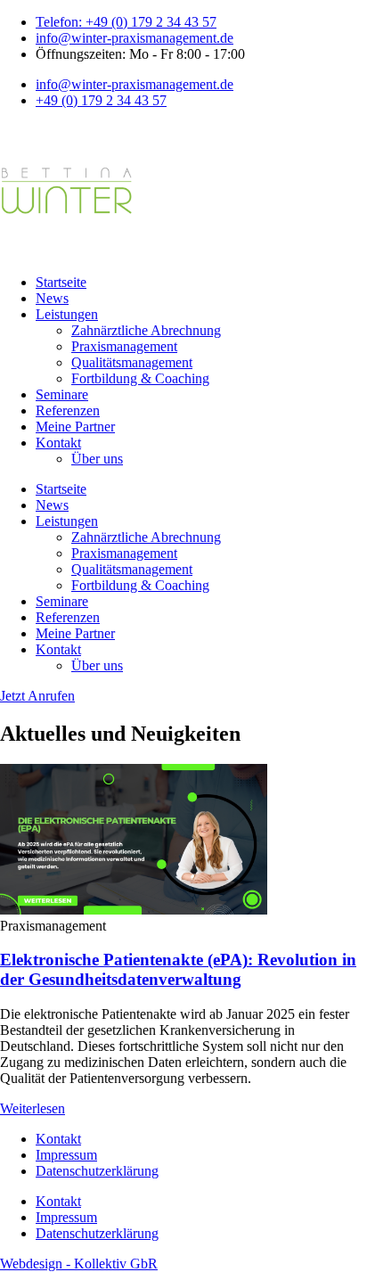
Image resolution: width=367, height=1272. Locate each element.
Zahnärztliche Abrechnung (146, 330)
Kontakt (58, 442)
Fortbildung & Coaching (140, 378)
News (52, 298)
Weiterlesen (32, 1108)
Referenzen (68, 410)
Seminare (62, 394)
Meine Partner (75, 426)
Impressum (66, 1154)
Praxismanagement (124, 346)
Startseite (61, 282)
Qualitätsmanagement (131, 362)
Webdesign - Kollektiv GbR (79, 1263)
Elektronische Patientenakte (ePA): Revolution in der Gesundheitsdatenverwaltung (178, 969)
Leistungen (67, 314)
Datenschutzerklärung (97, 1170)
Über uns (97, 458)
